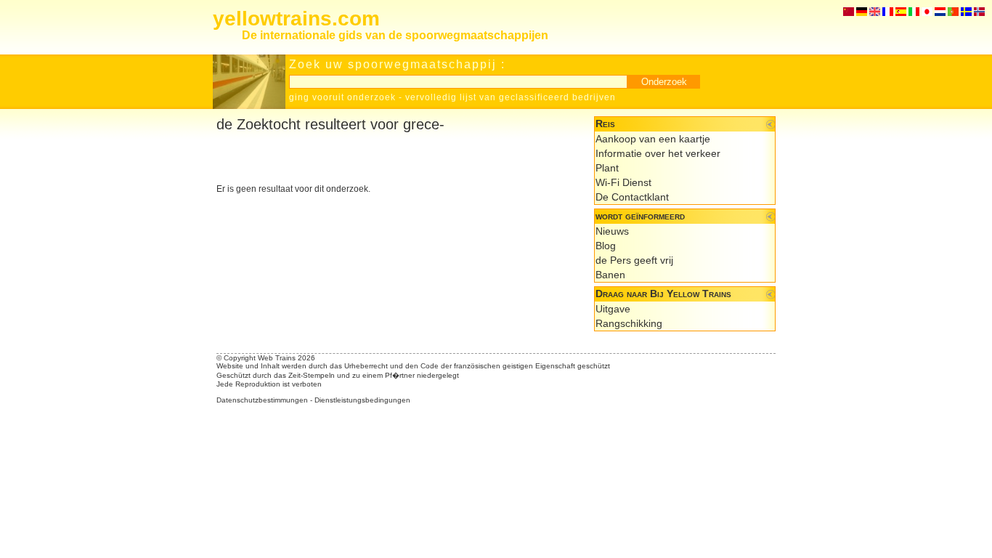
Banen (610, 274)
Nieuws (612, 231)
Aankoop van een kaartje (652, 139)
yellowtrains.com (296, 18)
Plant (607, 168)
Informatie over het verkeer (657, 153)
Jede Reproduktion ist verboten (269, 384)
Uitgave (612, 309)
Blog (605, 245)
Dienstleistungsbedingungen (362, 400)
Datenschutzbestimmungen (262, 400)
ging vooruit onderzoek (342, 97)
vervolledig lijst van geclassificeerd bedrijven (510, 97)
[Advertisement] (386, 158)
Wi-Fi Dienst (623, 182)
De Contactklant (632, 197)
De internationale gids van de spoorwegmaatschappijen (395, 35)
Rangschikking (628, 323)
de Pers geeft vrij (634, 260)
